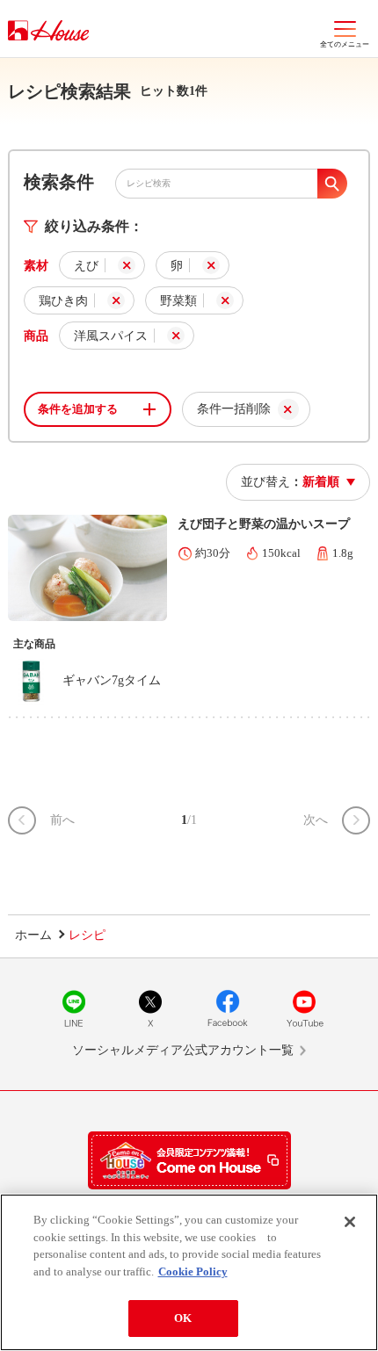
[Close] (350, 1222)
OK (183, 1318)
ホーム (33, 935)
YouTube (304, 1008)
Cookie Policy (193, 1271)
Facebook (227, 1008)
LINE (74, 1008)
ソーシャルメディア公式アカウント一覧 (183, 1050)
